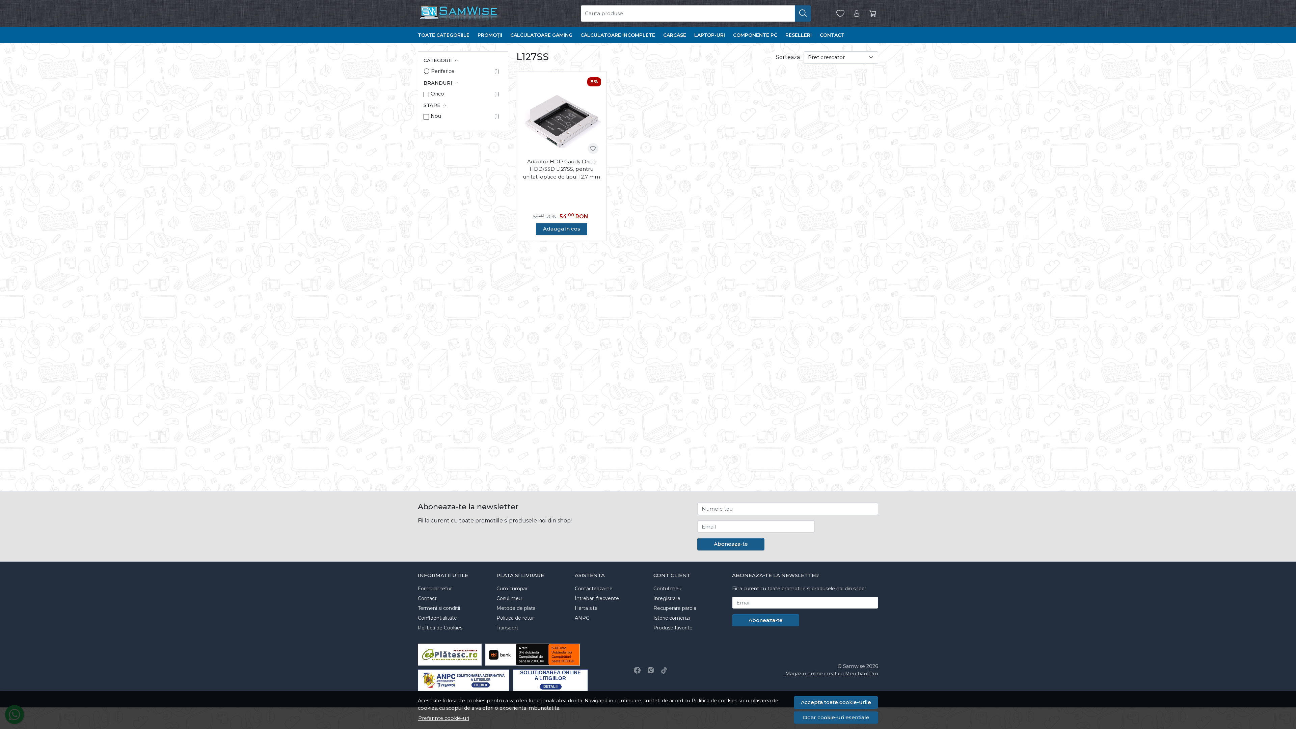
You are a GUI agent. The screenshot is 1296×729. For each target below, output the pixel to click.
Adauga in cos (561, 228)
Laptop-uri (709, 35)
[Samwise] (485, 13)
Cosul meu (509, 598)
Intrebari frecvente (597, 598)
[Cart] (873, 14)
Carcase (674, 35)
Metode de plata (516, 608)
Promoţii (490, 35)
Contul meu (667, 589)
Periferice (442, 71)
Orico (437, 94)
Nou (436, 116)
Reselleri (798, 35)
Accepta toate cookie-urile (836, 702)
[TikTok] (664, 670)
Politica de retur (515, 618)
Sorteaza (788, 57)
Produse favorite (673, 628)
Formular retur (435, 589)
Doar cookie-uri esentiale (836, 717)
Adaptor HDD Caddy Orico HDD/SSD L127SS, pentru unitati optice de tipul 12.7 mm (561, 169)
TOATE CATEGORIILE (443, 35)
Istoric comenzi (671, 618)
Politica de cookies (714, 701)
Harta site (586, 608)
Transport (507, 628)
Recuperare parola (674, 608)
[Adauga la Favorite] (593, 148)
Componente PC (755, 35)
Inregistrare (666, 598)
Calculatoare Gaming (541, 35)
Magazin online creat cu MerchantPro (831, 674)
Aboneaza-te (731, 544)
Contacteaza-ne (594, 589)
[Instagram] (650, 670)
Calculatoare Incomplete (617, 35)
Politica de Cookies (440, 628)
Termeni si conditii (439, 608)
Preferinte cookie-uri (443, 718)
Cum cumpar (512, 589)
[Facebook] (637, 670)
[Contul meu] (856, 14)
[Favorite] (840, 14)
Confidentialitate (437, 618)
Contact (832, 35)
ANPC (582, 618)
